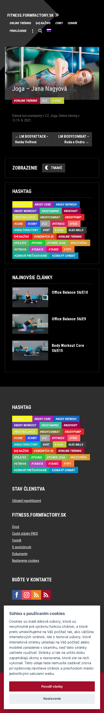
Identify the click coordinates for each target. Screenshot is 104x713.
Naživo (46, 23)
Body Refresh (67, 204)
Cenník (72, 23)
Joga (57, 100)
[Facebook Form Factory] (17, 595)
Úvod (15, 527)
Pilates (21, 243)
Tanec (54, 249)
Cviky (59, 23)
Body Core (43, 204)
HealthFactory (27, 230)
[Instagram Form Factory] (26, 595)
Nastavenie (52, 698)
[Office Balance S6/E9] (49, 337)
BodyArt (72, 211)
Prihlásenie (18, 31)
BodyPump (74, 217)
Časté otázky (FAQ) (25, 533)
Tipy (68, 249)
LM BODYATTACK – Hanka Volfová (31, 139)
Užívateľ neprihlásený (26, 501)
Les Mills (76, 230)
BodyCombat (51, 217)
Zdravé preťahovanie (31, 255)
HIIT (47, 230)
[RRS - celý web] (36, 595)
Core (19, 224)
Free (74, 224)
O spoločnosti (21, 547)
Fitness (59, 224)
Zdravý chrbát (64, 255)
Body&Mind (51, 211)
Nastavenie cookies (25, 561)
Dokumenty (20, 554)
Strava (21, 249)
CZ (45, 100)
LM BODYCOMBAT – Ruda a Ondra (73, 139)
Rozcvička (79, 243)
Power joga (57, 243)
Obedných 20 (44, 236)
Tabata (38, 249)
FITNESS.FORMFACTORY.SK (30, 15)
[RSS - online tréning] (46, 595)
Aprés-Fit (23, 204)
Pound (37, 243)
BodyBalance (25, 217)
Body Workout (26, 211)
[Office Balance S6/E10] (50, 310)
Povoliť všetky (52, 686)
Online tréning (20, 23)
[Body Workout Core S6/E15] (51, 364)
